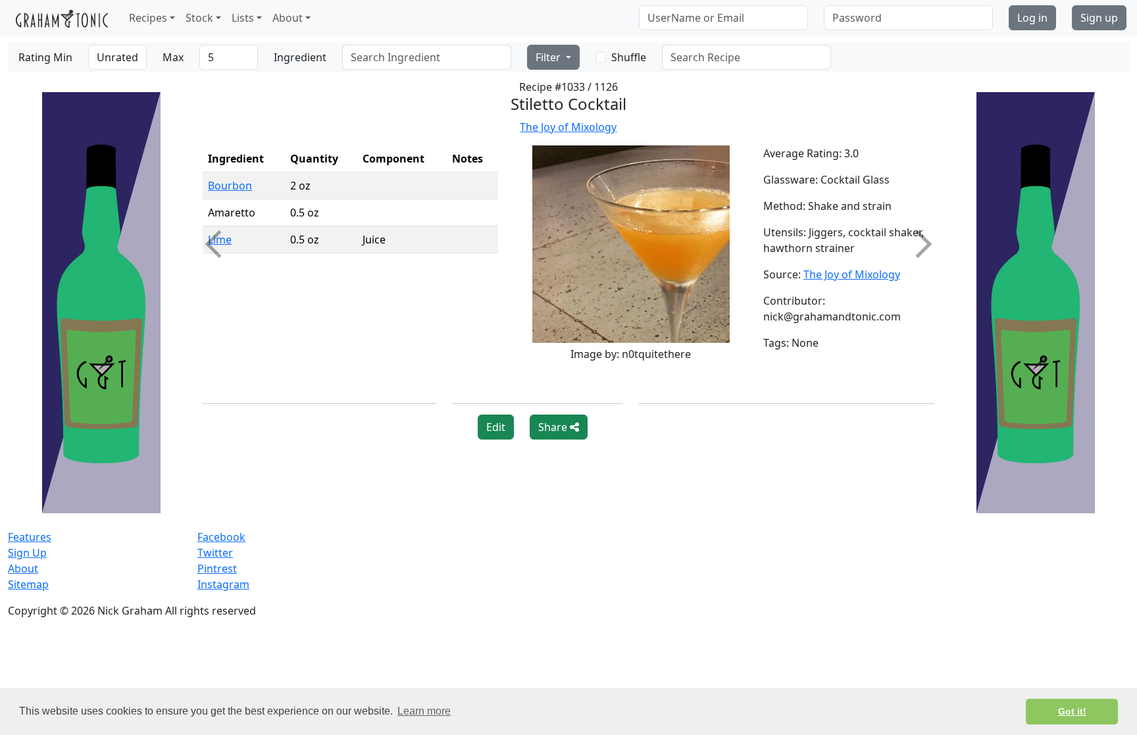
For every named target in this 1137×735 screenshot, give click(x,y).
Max (173, 57)
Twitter (215, 552)
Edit (495, 427)
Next (918, 244)
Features (29, 537)
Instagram (223, 584)
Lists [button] (243, 18)
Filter (549, 57)
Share (554, 427)
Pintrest (217, 568)
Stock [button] (199, 18)
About (23, 568)
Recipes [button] (148, 18)
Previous (219, 244)
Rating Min (45, 57)
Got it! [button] (1072, 711)
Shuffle (628, 57)
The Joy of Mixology (568, 127)
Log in (1032, 18)
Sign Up (27, 552)
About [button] (287, 18)
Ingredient (300, 57)
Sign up (1099, 18)
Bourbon (230, 185)
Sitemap (28, 584)
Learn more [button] (424, 711)
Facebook (221, 537)
